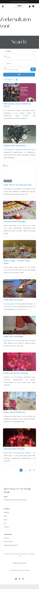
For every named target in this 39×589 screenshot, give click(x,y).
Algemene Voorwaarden (19, 563)
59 (29, 470)
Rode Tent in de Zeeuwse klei (18, 185)
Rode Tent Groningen (13, 336)
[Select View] (16, 79)
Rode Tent (8, 181)
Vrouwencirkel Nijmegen (15, 221)
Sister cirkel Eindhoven (14, 412)
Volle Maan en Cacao (13, 300)
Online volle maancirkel (15, 145)
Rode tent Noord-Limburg (16, 373)
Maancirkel (8, 141)
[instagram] (16, 579)
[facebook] (19, 579)
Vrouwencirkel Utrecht (14, 449)
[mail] (23, 579)
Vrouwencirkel (9, 99)
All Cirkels (7, 79)
